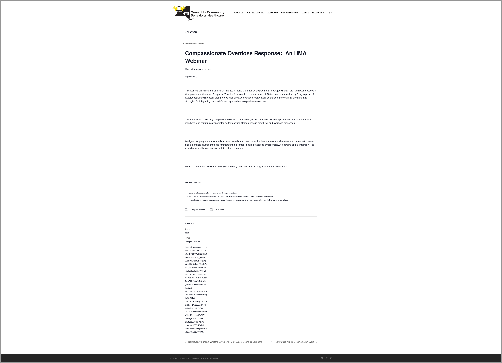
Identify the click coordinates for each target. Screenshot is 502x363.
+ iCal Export (219, 209)
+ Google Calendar (197, 209)
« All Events (191, 31)
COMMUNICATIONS (289, 13)
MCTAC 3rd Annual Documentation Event (294, 341)
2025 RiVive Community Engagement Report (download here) (262, 90)
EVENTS (305, 13)
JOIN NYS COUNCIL (255, 13)
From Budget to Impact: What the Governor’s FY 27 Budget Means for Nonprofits (225, 341)
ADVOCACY (272, 13)
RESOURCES (318, 13)
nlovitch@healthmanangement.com (269, 166)
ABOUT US (238, 13)
